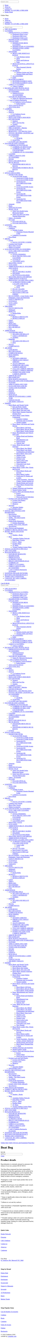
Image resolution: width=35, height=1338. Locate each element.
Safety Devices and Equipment (14, 528)
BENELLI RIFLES (18, 318)
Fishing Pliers (20, 495)
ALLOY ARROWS (18, 363)
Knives (18, 493)
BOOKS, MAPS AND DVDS (14, 531)
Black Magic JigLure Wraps (25, 429)
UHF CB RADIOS (11, 29)
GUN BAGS (13, 301)
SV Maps (15, 545)
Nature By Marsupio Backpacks (22, 98)
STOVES (15, 136)
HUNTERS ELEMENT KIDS (22, 81)
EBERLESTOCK (14, 557)
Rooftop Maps (16, 543)
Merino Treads (5, 1299)
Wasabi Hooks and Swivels (24, 483)
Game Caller (20, 285)
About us (7, 7)
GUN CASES (13, 303)
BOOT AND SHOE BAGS (17, 161)
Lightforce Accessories (19, 235)
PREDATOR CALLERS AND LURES (21, 280)
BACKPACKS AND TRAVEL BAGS (17, 88)
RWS (14, 342)
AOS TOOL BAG (14, 107)
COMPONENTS (14, 346)
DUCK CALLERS (18, 289)
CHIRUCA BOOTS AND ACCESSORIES (17, 156)
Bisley (3, 1296)
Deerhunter (4, 1279)
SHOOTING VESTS (15, 263)
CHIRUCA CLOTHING (16, 84)
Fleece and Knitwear (22, 60)
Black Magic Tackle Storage (25, 431)
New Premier (20, 466)
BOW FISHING (14, 355)
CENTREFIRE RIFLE (16, 332)
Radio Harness (20, 103)
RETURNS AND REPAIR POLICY (16, 575)
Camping (3, 1321)
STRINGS (12, 393)
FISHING (8, 403)
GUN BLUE (16, 259)
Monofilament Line (22, 440)
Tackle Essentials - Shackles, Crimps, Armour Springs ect (25, 480)
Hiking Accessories (14, 247)
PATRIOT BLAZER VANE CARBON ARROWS (21, 373)
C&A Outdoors (5, 1240)
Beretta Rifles (16, 313)
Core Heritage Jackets (23, 57)
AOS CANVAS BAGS (16, 105)
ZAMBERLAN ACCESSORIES (22, 152)
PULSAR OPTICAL (19, 221)
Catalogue (4, 1250)
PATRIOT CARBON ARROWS (22, 370)
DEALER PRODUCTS (12, 552)
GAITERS (12, 154)
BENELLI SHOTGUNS (20, 317)
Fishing (3, 1328)
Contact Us (8, 8)
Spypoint (3, 1289)
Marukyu (15, 504)
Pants (18, 62)
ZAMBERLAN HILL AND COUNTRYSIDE (21, 149)
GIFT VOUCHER (10, 550)
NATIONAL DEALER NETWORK (16, 573)
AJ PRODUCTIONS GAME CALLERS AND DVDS (21, 283)
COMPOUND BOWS (16, 353)
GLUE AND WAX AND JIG (18, 386)
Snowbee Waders (17, 507)
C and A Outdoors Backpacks (18, 100)
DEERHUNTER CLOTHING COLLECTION (18, 40)
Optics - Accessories (15, 218)
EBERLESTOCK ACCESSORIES (18, 94)
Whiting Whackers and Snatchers (22, 488)
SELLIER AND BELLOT (20, 334)
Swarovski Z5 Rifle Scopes (24, 180)
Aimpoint (11, 204)
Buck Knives (13, 514)
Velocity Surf (20, 443)
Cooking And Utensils (15, 244)
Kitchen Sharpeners (18, 523)
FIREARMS (9, 306)
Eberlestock (4, 1276)
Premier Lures (20, 459)
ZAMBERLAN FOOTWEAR (18, 145)
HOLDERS (16, 273)
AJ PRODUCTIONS (15, 559)
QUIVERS (12, 382)
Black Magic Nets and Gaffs (21, 410)
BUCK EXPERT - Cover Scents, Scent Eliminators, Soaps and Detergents (21, 296)
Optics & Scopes (6, 1325)
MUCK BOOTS (14, 162)
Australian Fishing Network (21, 538)
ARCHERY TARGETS (16, 401)
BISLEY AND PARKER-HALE (19, 561)
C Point (18, 486)
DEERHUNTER (14, 556)
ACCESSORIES (17, 76)
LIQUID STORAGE (15, 129)
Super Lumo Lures (22, 460)
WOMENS (15, 71)
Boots (2, 1318)
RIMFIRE (12, 339)
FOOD (11, 240)
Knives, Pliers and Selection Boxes (23, 491)
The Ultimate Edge (14, 516)
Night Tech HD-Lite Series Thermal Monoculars (20, 215)
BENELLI (12, 315)
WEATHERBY (13, 325)
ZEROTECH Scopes (15, 207)
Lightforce (12, 228)
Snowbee (11, 505)
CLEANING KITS (18, 261)
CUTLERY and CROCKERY (18, 142)
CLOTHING (9, 31)
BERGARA (12, 323)
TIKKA (11, 322)
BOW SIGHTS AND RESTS (18, 379)
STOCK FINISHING (19, 254)
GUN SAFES (13, 265)
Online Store (5, 1143)
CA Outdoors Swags (18, 114)
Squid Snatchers (21, 462)
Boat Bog (31, 1143)
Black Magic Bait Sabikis (20, 408)
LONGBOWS (13, 349)
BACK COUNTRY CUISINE (22, 242)
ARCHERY (8, 348)
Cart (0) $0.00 (5, 583)
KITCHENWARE (14, 119)
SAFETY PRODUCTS (16, 299)
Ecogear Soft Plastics (18, 500)
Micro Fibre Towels (15, 245)
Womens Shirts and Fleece (24, 74)
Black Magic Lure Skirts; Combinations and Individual (25, 451)
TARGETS (12, 304)
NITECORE (12, 226)
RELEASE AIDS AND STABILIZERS (21, 381)
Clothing (3, 1315)
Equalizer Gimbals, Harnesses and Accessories (24, 419)
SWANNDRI (13, 51)
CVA (10, 329)
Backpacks (4, 1331)
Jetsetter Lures (20, 455)
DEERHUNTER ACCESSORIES (23, 46)
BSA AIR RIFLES (14, 327)
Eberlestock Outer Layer (20, 38)
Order (2, 1156)
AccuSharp (12, 519)
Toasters (15, 124)
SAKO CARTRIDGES (19, 336)
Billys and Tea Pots (18, 122)
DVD (18, 287)
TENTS (11, 110)
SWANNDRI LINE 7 (15, 509)
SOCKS (11, 159)
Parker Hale (4, 1273)
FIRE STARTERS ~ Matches (18, 128)
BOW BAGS (13, 394)
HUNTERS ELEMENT (16, 79)
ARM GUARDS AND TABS (18, 384)
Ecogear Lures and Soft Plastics (18, 498)
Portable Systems (17, 230)
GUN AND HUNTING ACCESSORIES (18, 249)
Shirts (18, 58)
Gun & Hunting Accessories (9, 1311)
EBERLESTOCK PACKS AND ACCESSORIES (19, 90)
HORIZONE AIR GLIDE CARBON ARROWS (20, 366)
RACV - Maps (17, 542)
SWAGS (11, 112)
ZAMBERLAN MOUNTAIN (21, 147)
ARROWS (12, 356)
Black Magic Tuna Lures (24, 453)
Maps (10, 537)
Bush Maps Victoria (18, 540)
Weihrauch (12, 310)
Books (11, 533)
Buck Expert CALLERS (20, 291)
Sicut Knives (12, 526)
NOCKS (11, 389)
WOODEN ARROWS (19, 358)
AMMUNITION (10, 330)
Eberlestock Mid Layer (19, 36)
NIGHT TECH (13, 209)
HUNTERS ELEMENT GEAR (22, 83)
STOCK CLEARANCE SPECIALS (16, 549)
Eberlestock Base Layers (20, 34)
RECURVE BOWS (15, 351)
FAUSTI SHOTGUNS (16, 308)
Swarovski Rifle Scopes (19, 176)
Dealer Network (6, 1234)
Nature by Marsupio (7, 1286)
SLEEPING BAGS (15, 116)
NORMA (15, 337)
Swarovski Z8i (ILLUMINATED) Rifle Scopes (23, 195)
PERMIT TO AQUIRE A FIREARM (16, 10)
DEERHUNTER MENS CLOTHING (20, 44)
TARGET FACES (14, 400)
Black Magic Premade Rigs (24, 485)
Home (6, 5)
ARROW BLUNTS (15, 375)
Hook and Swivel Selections (25, 497)
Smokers (15, 121)
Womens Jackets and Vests (24, 72)
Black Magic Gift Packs (23, 427)
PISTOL (11, 344)
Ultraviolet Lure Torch (23, 464)
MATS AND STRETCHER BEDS (20, 117)
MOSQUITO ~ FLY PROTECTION (20, 131)
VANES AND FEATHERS (17, 388)
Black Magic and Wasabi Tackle (18, 405)
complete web (12, 1336)
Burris (10, 206)
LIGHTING (16, 140)
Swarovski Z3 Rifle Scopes (24, 178)
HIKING (7, 239)
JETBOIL (19, 138)
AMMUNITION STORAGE (18, 278)
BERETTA (12, 311)
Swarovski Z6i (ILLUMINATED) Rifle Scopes (23, 190)
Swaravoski (4, 1283)
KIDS (14, 77)
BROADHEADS (14, 377)
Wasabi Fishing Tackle (19, 490)
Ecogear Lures (16, 502)
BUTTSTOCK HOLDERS (21, 275)
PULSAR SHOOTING (19, 223)
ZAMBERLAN (13, 563)
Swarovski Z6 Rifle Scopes (24, 187)
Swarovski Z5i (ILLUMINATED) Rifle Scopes (23, 183)
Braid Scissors (20, 441)
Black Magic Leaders (22, 474)
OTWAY (11, 171)
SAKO (11, 320)
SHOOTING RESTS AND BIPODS (20, 277)
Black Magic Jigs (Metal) (24, 448)
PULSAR (12, 219)
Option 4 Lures (21, 457)
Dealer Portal (9, 12)
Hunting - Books (17, 535)
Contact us (4, 1244)
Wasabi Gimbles (21, 422)
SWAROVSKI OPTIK (16, 174)
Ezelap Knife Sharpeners (16, 521)
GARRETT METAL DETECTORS (16, 530)
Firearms (3, 1237)
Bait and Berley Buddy (19, 407)
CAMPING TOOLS (15, 126)
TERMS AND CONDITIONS (14, 576)
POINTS (11, 391)
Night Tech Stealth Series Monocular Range (20, 212)
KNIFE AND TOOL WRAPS (18, 524)
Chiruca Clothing (17, 86)
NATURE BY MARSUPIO (17, 96)
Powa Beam (12, 237)
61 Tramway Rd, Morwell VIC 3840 (12, 1260)
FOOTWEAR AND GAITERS (14, 143)
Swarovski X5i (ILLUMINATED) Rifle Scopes (23, 200)
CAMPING (8, 109)
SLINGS (15, 270)
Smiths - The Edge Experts (17, 517)
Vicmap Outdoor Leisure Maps (22, 547)
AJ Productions (5, 1292)
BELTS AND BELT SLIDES (21, 271)
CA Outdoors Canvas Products (21, 102)
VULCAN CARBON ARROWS (22, 368)
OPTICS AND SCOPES (12, 173)
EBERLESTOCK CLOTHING (18, 32)
